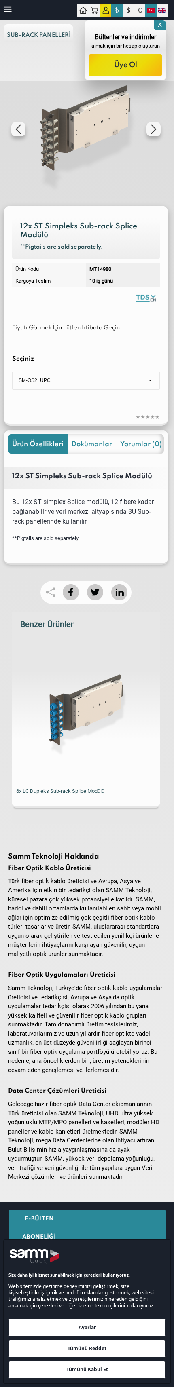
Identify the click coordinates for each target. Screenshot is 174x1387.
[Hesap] (105, 10)
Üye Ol (125, 65)
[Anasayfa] (83, 10)
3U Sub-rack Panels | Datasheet (146, 298)
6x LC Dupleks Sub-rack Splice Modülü (60, 791)
